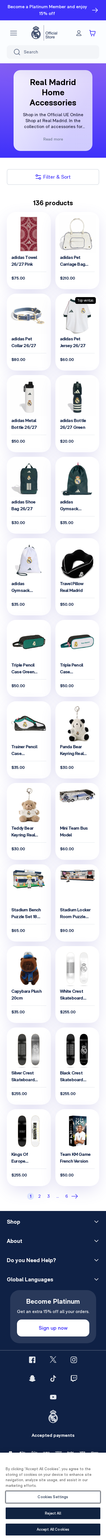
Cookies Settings (53, 1497)
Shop (13, 1221)
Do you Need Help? (31, 1260)
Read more (53, 139)
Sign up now (53, 1328)
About (14, 1241)
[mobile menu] (13, 33)
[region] (53, 1496)
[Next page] (75, 1196)
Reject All (53, 1513)
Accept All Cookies (53, 1529)
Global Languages (30, 1279)
